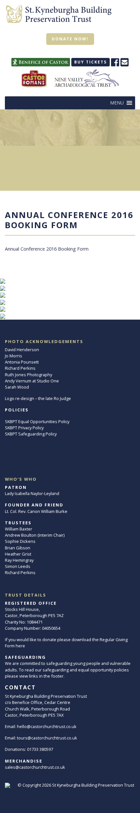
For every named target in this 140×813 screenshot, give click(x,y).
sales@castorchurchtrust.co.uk (35, 767)
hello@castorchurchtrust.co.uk (47, 726)
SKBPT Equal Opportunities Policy (37, 421)
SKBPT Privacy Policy (24, 428)
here (20, 646)
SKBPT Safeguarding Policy (31, 434)
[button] (117, 102)
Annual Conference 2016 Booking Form (47, 249)
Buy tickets (90, 62)
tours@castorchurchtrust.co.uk (47, 738)
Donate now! (70, 39)
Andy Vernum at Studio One (32, 381)
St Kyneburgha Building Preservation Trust (93, 785)
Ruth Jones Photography (28, 375)
